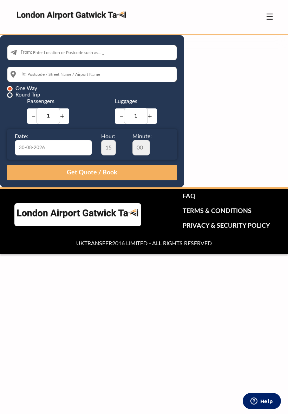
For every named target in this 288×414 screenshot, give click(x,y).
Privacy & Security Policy (226, 226)
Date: (21, 136)
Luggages (126, 101)
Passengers (40, 101)
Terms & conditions (217, 211)
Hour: (108, 136)
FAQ (189, 196)
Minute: (142, 136)
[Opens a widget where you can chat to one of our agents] (261, 401)
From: (26, 52)
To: (23, 74)
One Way (26, 88)
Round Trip (27, 95)
